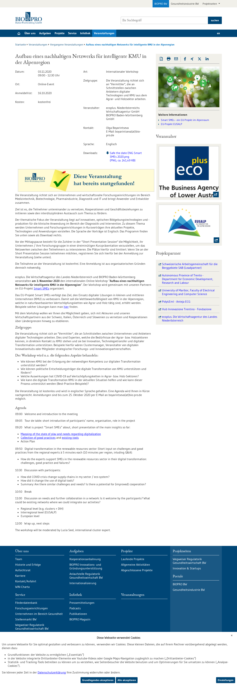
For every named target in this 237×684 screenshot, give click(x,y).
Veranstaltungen (104, 33)
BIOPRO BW (160, 3)
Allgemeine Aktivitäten (135, 564)
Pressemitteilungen (81, 603)
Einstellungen (225, 680)
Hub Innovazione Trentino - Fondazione (186, 309)
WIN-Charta (22, 587)
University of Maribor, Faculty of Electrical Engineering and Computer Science (188, 292)
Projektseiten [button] (210, 3)
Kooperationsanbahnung (85, 559)
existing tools (70, 437)
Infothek (85, 33)
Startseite (20, 44)
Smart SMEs (41, 288)
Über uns (30, 33)
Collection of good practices (38, 437)
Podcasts (75, 608)
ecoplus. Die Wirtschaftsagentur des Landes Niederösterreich (189, 318)
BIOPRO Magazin (79, 619)
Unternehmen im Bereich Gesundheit (39, 614)
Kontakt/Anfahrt (25, 581)
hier (66, 307)
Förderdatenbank (26, 603)
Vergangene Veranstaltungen (66, 44)
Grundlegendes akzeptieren (98, 680)
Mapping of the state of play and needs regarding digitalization (61, 434)
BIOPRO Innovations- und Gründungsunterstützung (85, 566)
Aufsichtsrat (23, 570)
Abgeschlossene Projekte (137, 570)
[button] (185, 59)
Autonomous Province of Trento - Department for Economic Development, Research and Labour (187, 279)
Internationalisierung (82, 583)
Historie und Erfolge (28, 564)
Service (72, 33)
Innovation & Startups (187, 568)
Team (18, 559)
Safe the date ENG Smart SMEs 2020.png (126, 156)
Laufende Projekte (132, 559)
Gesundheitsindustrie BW (185, 3)
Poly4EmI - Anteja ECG (176, 301)
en (218, 33)
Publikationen (78, 614)
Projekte (59, 33)
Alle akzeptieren (127, 680)
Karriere (20, 576)
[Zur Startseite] (29, 18)
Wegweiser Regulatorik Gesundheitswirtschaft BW (32, 626)
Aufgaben (45, 33)
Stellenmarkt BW (25, 619)
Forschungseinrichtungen (31, 608)
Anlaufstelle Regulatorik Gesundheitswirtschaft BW (86, 575)
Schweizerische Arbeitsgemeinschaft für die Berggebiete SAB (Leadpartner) (190, 266)
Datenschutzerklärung (52, 672)
